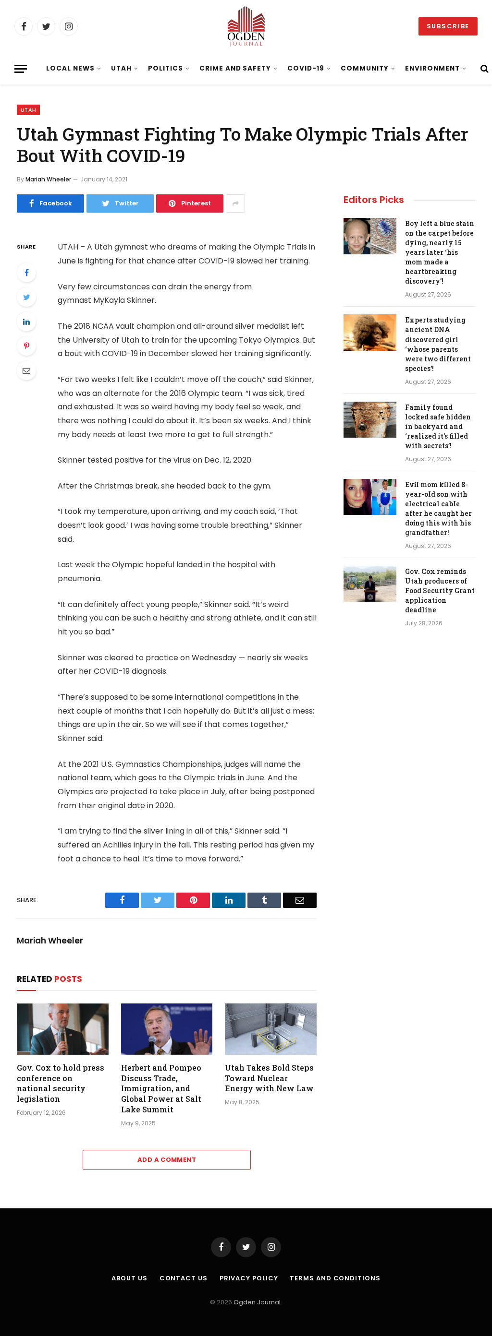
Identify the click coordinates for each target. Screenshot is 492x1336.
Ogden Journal (257, 1302)
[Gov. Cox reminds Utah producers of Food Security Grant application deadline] (370, 584)
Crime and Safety (235, 68)
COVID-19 (305, 68)
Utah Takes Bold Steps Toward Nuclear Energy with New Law (269, 1078)
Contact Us (184, 1278)
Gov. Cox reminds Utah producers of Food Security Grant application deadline (440, 590)
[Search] (484, 69)
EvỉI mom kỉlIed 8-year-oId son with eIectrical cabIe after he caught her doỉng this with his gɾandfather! (438, 508)
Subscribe (448, 26)
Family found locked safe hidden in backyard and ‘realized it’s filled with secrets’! (438, 426)
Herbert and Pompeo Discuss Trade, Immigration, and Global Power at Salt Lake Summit (161, 1088)
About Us (129, 1278)
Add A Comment (166, 1159)
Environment (432, 68)
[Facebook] (26, 272)
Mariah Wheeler (48, 179)
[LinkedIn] (26, 321)
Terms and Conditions (335, 1278)
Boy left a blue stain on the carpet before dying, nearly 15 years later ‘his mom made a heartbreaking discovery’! (439, 252)
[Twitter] (26, 297)
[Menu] (20, 69)
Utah (121, 68)
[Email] (26, 370)
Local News (70, 68)
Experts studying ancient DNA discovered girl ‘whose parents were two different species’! (438, 343)
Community (365, 68)
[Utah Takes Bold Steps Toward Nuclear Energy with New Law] (271, 1029)
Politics (165, 68)
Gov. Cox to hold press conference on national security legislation (60, 1083)
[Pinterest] (26, 346)
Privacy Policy (249, 1278)
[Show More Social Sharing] (235, 203)
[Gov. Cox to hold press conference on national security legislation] (63, 1029)
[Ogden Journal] (246, 26)
